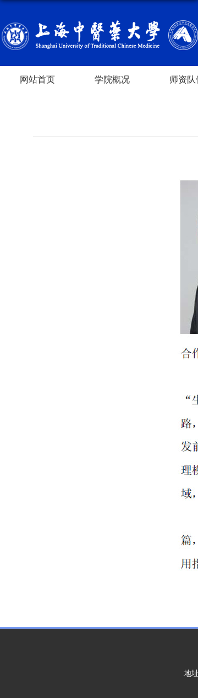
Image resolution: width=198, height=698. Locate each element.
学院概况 (112, 79)
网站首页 (37, 79)
